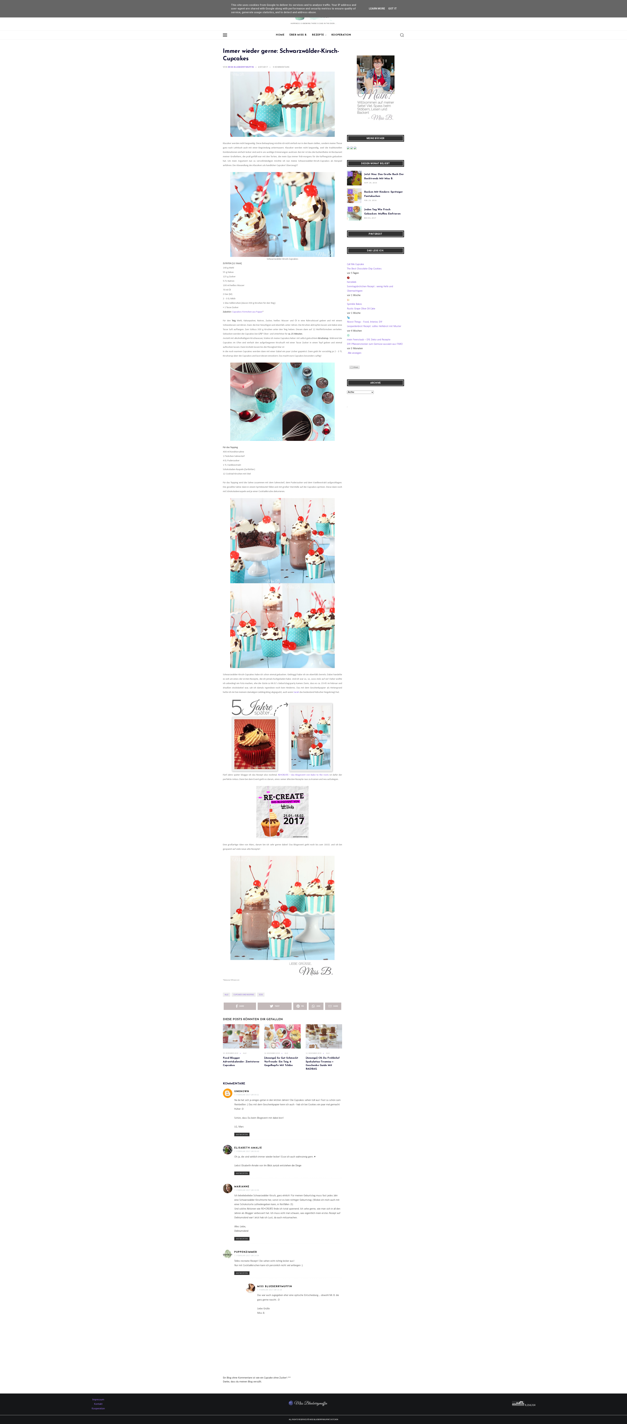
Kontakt (98, 1404)
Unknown (241, 1091)
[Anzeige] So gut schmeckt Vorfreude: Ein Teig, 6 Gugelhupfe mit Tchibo (281, 1062)
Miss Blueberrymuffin (274, 1286)
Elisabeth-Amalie (248, 1148)
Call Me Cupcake (355, 264)
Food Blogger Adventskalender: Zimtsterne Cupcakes (241, 1062)
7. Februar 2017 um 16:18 (269, 1290)
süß (261, 995)
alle (226, 995)
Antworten (242, 1135)
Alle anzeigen (354, 353)
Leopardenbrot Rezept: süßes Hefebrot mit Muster (374, 326)
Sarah (296, 692)
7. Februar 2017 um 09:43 (246, 1151)
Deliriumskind (241, 1231)
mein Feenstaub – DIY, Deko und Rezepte (368, 339)
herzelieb (351, 282)
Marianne (241, 1187)
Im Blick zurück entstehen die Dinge (282, 1165)
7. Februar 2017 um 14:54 (246, 1255)
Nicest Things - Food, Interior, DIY (364, 322)
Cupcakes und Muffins (243, 995)
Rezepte (318, 35)
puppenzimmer (245, 1252)
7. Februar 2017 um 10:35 (246, 1190)
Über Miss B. (298, 35)
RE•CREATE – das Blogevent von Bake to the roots (303, 775)
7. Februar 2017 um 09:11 (246, 1095)
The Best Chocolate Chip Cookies (364, 268)
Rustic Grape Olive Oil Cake (361, 308)
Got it (392, 8)
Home (280, 35)
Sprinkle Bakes (354, 304)
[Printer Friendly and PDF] (354, 367)
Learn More (377, 8)
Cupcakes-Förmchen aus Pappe (247, 312)
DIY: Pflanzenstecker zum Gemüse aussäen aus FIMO (375, 344)
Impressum (98, 1399)
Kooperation (341, 35)
